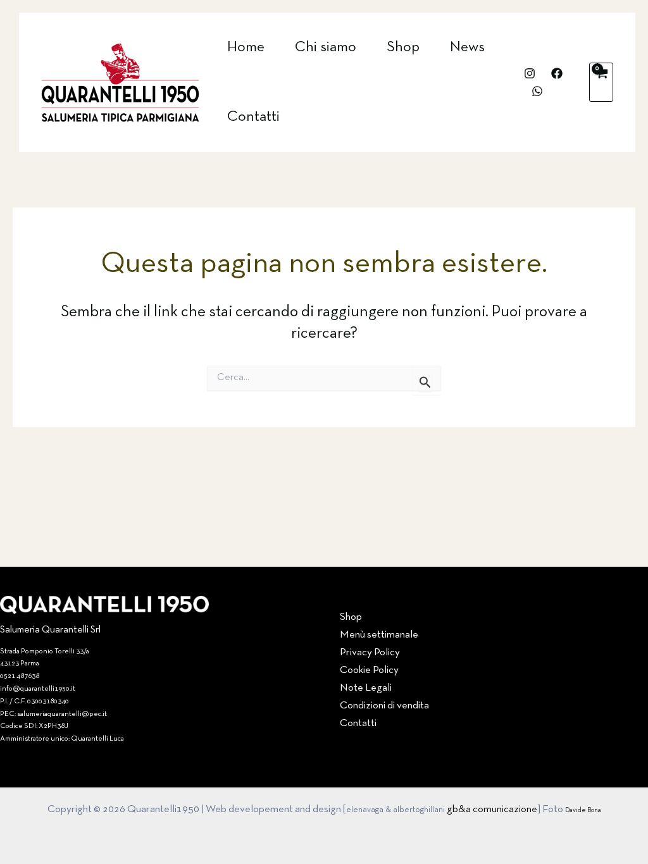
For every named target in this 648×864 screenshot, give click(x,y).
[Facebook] (557, 73)
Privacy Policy (370, 652)
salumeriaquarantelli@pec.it (62, 714)
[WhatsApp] (537, 91)
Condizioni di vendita (384, 705)
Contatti (253, 117)
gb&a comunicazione (492, 809)
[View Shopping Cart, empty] (601, 82)
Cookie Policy (369, 670)
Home (246, 47)
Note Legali (366, 688)
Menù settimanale (379, 634)
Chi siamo (325, 47)
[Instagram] (529, 73)
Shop (403, 47)
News (467, 47)
